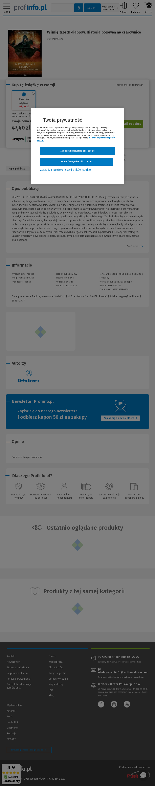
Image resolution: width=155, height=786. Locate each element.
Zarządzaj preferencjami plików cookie (65, 170)
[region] (77, 146)
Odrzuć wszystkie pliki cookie (76, 161)
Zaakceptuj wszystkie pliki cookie (77, 151)
